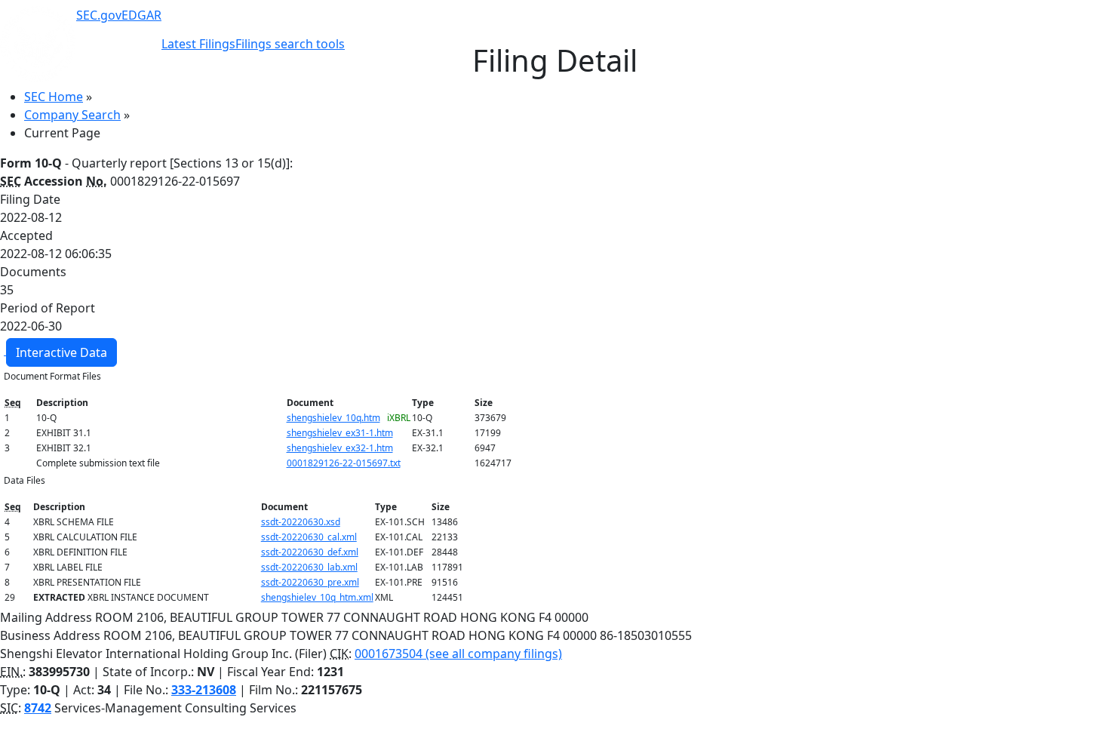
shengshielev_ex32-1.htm (340, 447)
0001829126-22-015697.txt (344, 463)
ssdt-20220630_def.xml (309, 552)
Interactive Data (61, 352)
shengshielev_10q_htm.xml (317, 597)
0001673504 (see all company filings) (458, 653)
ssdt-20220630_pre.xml (310, 582)
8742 (37, 708)
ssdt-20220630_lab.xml (309, 567)
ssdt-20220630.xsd (300, 521)
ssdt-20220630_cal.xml (309, 537)
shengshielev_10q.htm (333, 417)
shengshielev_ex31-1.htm (340, 432)
